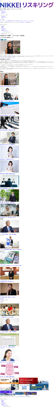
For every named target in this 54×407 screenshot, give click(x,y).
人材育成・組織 (3, 11)
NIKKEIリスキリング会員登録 (24, 22)
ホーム (2, 33)
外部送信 (3, 404)
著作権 (2, 27)
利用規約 (3, 26)
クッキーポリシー (4, 28)
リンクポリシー (3, 402)
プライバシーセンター (4, 29)
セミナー (3, 13)
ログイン (3, 10)
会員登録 (1, 10)
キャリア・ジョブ (4, 17)
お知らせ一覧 (3, 400)
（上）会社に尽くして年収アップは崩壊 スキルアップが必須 (7, 57)
